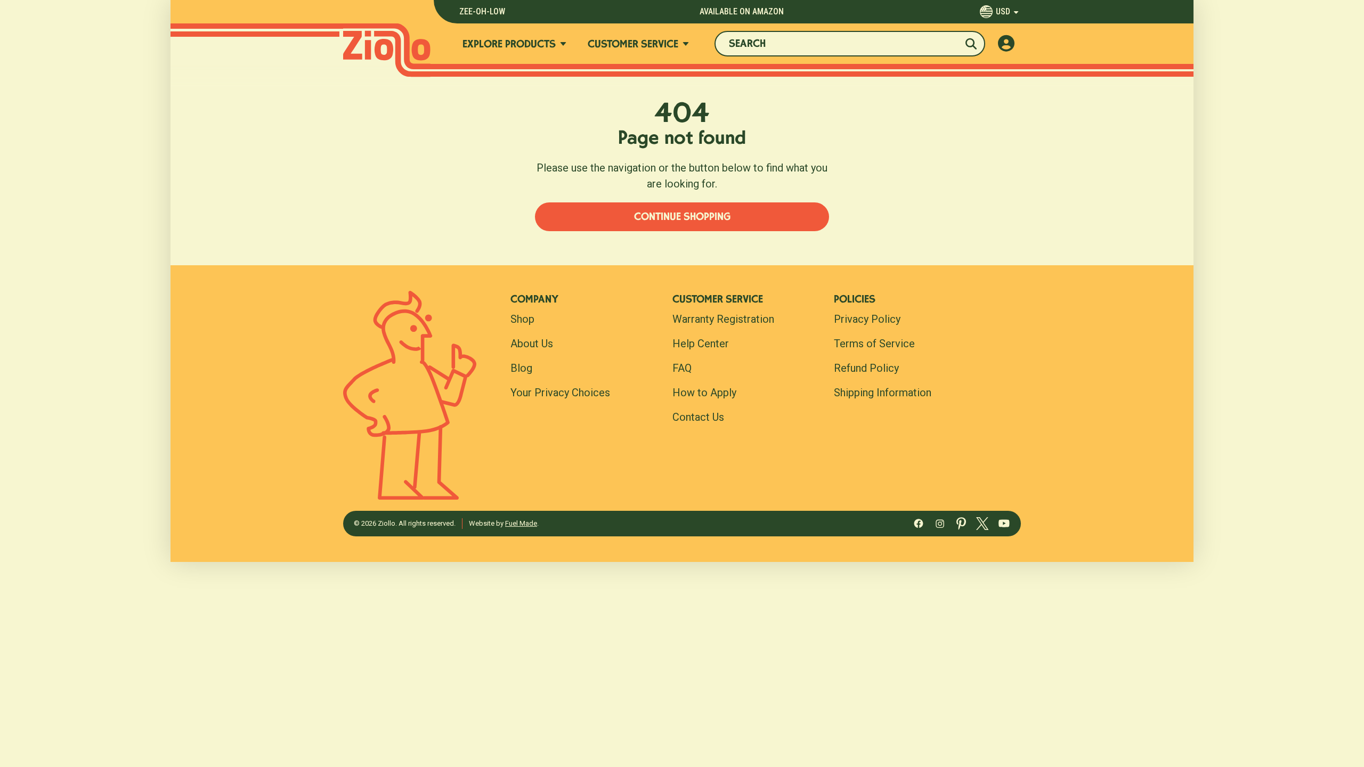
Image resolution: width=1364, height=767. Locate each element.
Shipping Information (882, 392)
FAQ (682, 368)
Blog (521, 368)
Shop (522, 319)
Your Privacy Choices (560, 392)
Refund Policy (866, 368)
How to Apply (704, 392)
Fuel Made (521, 523)
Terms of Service (874, 343)
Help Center (700, 343)
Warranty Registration (723, 319)
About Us (531, 343)
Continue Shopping (682, 218)
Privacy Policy (867, 319)
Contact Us (698, 417)
